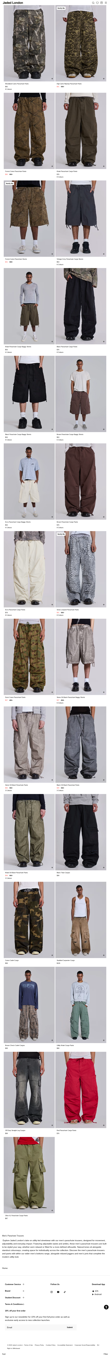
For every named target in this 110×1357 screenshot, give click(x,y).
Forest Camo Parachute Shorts (16, 259)
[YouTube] (58, 1292)
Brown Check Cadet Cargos (15, 1045)
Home (5, 1268)
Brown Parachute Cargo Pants (67, 522)
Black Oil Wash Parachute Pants (68, 785)
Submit (70, 1327)
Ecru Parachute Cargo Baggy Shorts (18, 522)
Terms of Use (28, 1345)
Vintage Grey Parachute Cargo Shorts (70, 259)
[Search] (93, 2)
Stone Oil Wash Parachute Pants (16, 785)
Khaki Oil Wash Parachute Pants (16, 872)
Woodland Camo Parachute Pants (17, 84)
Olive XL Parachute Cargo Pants (16, 1215)
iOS (96, 1291)
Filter (106, 1354)
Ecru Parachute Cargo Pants (15, 610)
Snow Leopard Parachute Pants (68, 610)
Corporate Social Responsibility (85, 1345)
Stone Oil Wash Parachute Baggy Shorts (71, 697)
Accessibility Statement (65, 1345)
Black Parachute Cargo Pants (67, 347)
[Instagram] (52, 1292)
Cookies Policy (50, 1345)
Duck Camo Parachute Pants (15, 697)
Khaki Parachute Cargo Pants (67, 171)
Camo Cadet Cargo (12, 960)
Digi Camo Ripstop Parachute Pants (69, 84)
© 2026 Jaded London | (15, 1345)
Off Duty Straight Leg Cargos (15, 1130)
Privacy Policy (39, 1345)
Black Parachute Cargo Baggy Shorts (18, 434)
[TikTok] (65, 1292)
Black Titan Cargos (63, 872)
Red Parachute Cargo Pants (66, 1130)
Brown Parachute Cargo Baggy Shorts (70, 434)
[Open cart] (101, 2)
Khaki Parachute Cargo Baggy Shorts (18, 347)
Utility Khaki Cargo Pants (65, 1045)
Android (98, 1294)
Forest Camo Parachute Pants (15, 171)
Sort (4, 1354)
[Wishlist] (97, 3)
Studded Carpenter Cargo (66, 960)
